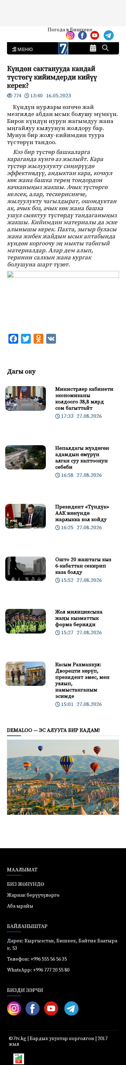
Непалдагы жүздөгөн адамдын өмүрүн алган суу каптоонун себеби (82, 457)
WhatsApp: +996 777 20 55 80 (38, 970)
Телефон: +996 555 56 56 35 (37, 959)
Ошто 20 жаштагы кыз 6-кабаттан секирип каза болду (83, 566)
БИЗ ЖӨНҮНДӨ (25, 884)
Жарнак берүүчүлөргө (33, 895)
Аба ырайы (16, 32)
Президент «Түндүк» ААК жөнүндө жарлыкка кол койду (82, 513)
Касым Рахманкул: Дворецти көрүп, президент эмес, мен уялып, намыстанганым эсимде (82, 680)
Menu (24, 49)
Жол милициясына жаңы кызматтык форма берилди (79, 618)
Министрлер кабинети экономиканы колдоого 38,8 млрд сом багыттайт (84, 398)
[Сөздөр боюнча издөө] (105, 48)
